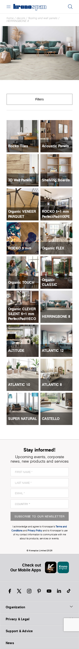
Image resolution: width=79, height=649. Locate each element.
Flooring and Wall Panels (42, 18)
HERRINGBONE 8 (18, 21)
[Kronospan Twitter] (19, 591)
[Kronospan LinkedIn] (59, 591)
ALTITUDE (16, 350)
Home (10, 18)
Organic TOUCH (21, 282)
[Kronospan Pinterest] (39, 591)
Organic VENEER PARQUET (22, 214)
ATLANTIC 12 (53, 350)
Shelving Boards (56, 180)
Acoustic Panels (55, 146)
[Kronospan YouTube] (49, 591)
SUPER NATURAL (22, 418)
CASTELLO (50, 418)
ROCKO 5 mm (19, 248)
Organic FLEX (53, 248)
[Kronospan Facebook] (10, 591)
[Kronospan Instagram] (29, 591)
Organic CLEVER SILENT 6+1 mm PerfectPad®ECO (22, 314)
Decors (21, 18)
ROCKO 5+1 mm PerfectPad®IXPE (56, 214)
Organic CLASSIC (49, 282)
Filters (39, 99)
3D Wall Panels (20, 180)
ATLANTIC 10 (19, 384)
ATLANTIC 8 (52, 384)
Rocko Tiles (18, 146)
